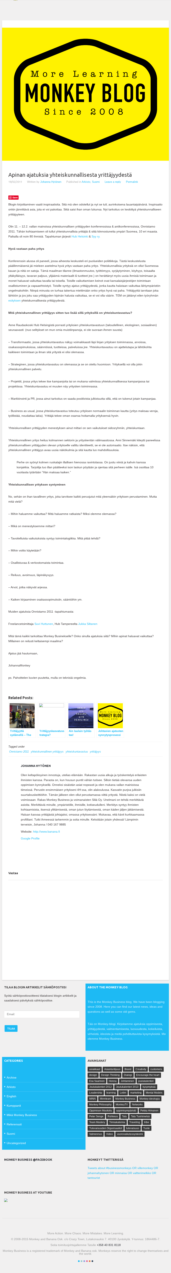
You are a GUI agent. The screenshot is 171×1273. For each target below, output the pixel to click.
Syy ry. (96, 236)
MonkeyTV (122, 1104)
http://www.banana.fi (46, 831)
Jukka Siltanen (87, 623)
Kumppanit (14, 1105)
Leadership (95, 1092)
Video (109, 1134)
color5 (90, 1261)
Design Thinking (110, 1075)
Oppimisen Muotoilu (100, 1110)
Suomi (96, 181)
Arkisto (86, 181)
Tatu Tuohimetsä (140, 1116)
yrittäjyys (95, 751)
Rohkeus (113, 1116)
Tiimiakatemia (117, 1122)
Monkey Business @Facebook (28, 1159)
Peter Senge (96, 1116)
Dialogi (128, 1075)
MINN (92, 1098)
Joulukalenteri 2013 (127, 1086)
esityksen (14, 300)
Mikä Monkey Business (22, 1115)
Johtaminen (127, 1081)
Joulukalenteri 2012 (100, 1086)
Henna (113, 1081)
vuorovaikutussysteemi (130, 1134)
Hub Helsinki (80, 236)
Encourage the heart (147, 1075)
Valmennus (95, 1134)
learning (111, 1092)
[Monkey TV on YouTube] (6, 1201)
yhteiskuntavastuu (77, 751)
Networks (137, 1104)
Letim (123, 1092)
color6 (92, 1261)
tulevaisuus (132, 1128)
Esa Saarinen (97, 1081)
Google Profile (30, 838)
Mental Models (154, 1092)
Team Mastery (97, 1122)
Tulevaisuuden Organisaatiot (105, 1128)
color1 (79, 1261)
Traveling (134, 1122)
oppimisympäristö (126, 1110)
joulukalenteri (146, 1081)
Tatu (124, 1116)
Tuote (146, 1128)
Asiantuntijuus (112, 1069)
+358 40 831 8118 (109, 1245)
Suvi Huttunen (43, 623)
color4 (87, 1261)
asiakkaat (94, 1069)
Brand (127, 1069)
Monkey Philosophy (100, 1104)
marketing (136, 1092)
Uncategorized (16, 1143)
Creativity (141, 1069)
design (93, 1075)
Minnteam (105, 1098)
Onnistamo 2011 (19, 751)
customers (156, 1069)
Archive (11, 1077)
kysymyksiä (149, 1086)
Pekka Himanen (149, 1110)
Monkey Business (125, 1098)
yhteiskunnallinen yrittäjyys (47, 751)
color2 (81, 1261)
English (11, 1096)
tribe (146, 1122)
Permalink (132, 181)
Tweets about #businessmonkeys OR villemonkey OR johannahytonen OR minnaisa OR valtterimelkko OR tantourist (123, 1173)
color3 (84, 1261)
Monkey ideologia (150, 1098)
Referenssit (14, 1124)
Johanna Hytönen (50, 181)
